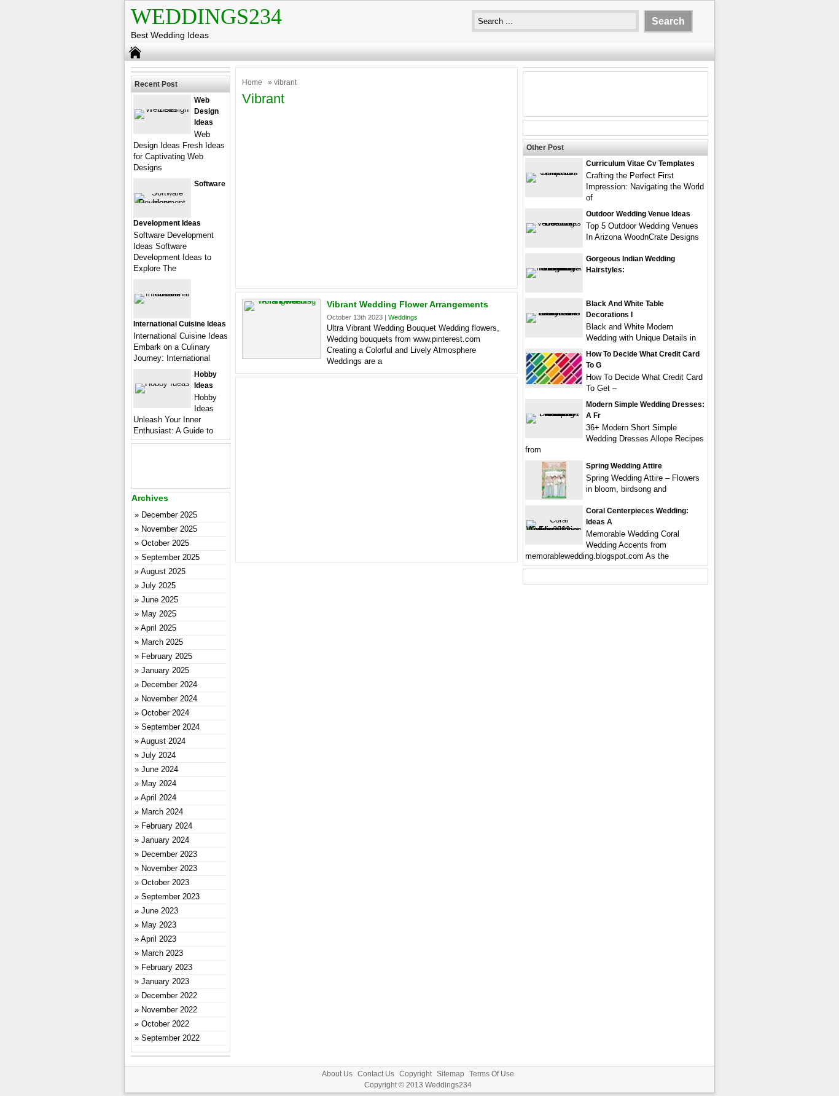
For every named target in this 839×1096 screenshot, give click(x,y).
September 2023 (170, 896)
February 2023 (166, 967)
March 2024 (162, 811)
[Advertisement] (376, 196)
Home (252, 82)
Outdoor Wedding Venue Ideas (638, 214)
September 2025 (170, 557)
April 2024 (158, 797)
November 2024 (169, 698)
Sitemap (450, 1074)
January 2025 (165, 670)
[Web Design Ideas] (162, 109)
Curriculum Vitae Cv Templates (640, 163)
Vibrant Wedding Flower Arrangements (407, 304)
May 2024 (158, 783)
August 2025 (163, 571)
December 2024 (169, 684)
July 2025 (158, 585)
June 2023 (159, 910)
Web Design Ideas (206, 111)
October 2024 (165, 712)
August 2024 (163, 741)
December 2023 (169, 854)
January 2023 (165, 981)
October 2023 (165, 882)
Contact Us (375, 1074)
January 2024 (165, 840)
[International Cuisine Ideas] (162, 293)
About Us (337, 1074)
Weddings (403, 317)
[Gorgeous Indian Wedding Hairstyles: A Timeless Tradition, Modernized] (554, 267)
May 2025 (158, 613)
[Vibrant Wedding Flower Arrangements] (281, 301)
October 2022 (165, 1023)
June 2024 (159, 769)
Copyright (415, 1074)
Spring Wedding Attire (624, 466)
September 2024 (170, 726)
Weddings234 (206, 16)
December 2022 (169, 995)
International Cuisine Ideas (179, 324)
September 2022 (170, 1038)
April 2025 (158, 628)
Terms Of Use (491, 1074)
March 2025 (162, 642)
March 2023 (162, 953)
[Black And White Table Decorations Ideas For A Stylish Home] (554, 312)
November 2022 (169, 1009)
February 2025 (166, 656)
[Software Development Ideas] (162, 202)
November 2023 (169, 868)
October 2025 (165, 543)
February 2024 (166, 825)
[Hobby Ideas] (162, 383)
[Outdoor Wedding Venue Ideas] (554, 222)
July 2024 (158, 755)
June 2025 (159, 599)
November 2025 (169, 529)
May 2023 (158, 924)
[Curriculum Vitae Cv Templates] (554, 172)
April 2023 (158, 939)
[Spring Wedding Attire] (554, 495)
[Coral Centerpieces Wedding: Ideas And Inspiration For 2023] (554, 529)
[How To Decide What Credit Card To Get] (554, 381)
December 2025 (169, 514)
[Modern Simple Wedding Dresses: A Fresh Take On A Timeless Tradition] (554, 413)
